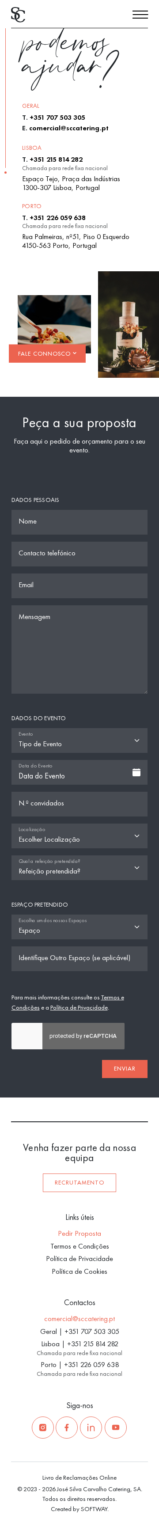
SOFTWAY (94, 1508)
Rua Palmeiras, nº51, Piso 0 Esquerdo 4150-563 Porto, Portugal (75, 241)
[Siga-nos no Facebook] (67, 1427)
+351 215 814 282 (56, 159)
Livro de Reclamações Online (79, 1477)
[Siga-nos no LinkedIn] (91, 1427)
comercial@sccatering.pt (69, 128)
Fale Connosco (45, 353)
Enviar (125, 1068)
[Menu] (140, 16)
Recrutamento (79, 1182)
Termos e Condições (79, 1246)
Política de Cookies (79, 1271)
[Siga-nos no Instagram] (43, 1427)
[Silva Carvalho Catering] (18, 14)
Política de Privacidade (79, 1007)
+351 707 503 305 (57, 117)
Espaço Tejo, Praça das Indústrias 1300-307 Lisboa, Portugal (71, 183)
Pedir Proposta (79, 1233)
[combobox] (79, 772)
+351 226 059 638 (58, 217)
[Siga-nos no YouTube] (116, 1427)
